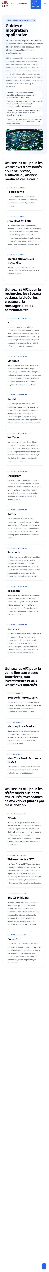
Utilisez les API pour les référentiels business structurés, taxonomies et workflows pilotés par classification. (24, 796)
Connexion (22, 3)
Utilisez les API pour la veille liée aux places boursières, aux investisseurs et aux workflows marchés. (23, 676)
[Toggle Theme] (12, 4)
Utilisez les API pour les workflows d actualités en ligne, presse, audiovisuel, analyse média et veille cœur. (24, 170)
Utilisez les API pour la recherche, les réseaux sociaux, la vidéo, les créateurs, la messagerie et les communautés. (23, 299)
